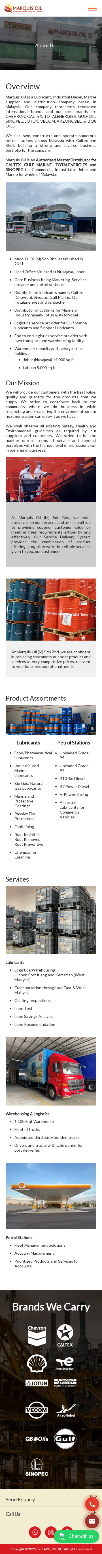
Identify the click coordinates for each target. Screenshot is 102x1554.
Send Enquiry (20, 1499)
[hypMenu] (93, 8)
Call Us (13, 1514)
